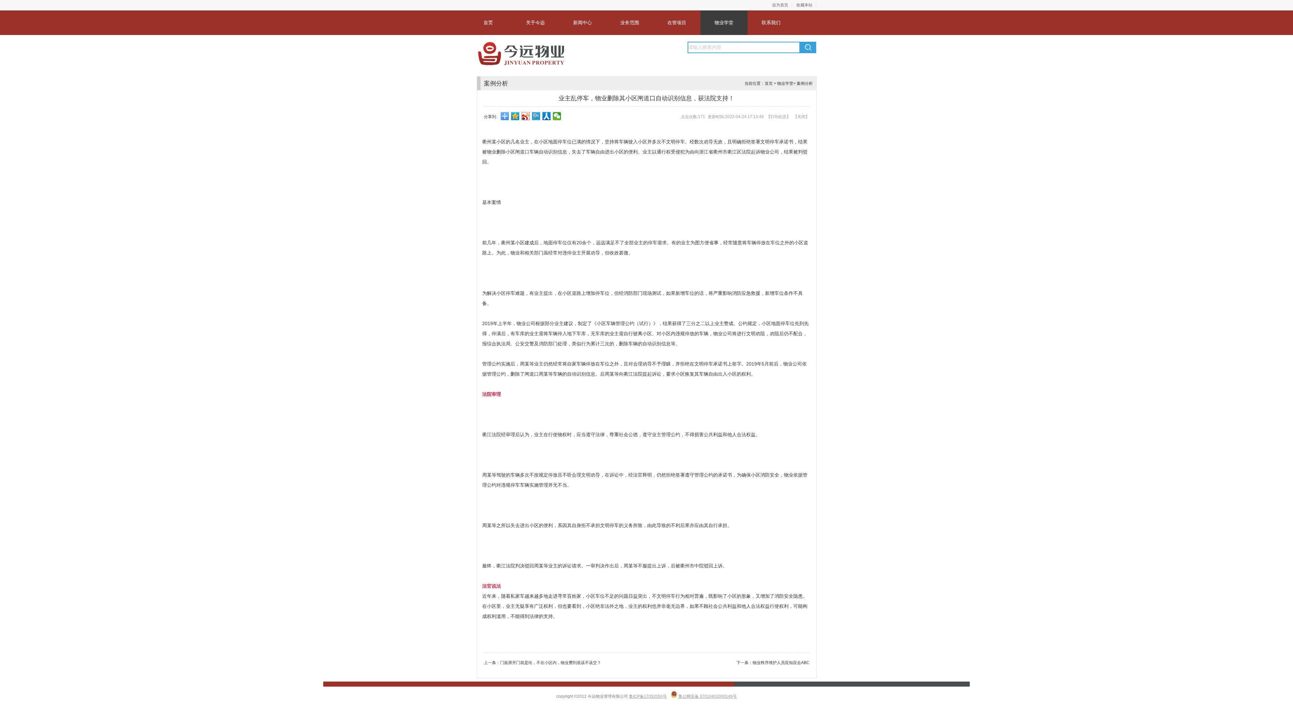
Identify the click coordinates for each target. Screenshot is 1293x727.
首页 (488, 22)
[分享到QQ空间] (515, 116)
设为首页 (780, 5)
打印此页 (778, 116)
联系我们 (771, 22)
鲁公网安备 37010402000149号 (707, 696)
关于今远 (535, 22)
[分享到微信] (557, 116)
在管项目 (676, 22)
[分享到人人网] (546, 116)
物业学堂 (724, 22)
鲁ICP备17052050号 (648, 696)
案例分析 (805, 83)
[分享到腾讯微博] (536, 116)
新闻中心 (582, 22)
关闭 (801, 116)
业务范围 (629, 22)
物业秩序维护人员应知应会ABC (781, 662)
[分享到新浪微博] (526, 116)
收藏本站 (804, 5)
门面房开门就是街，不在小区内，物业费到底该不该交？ (550, 662)
